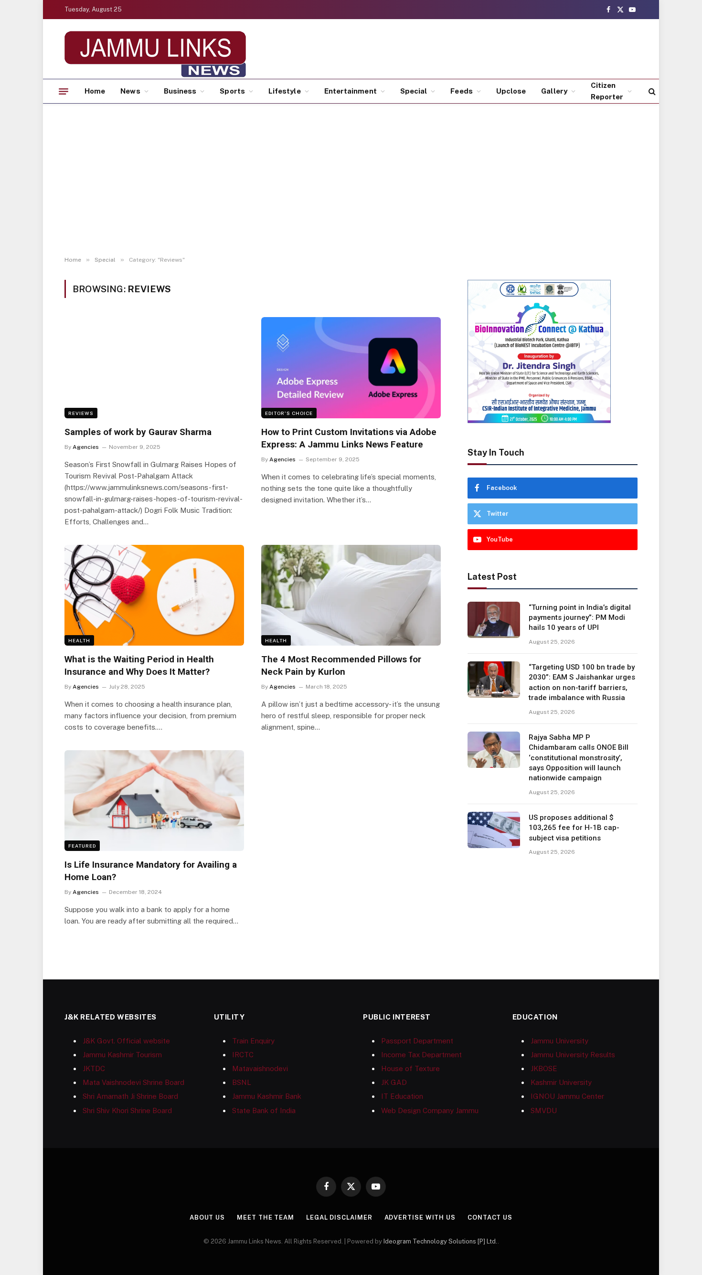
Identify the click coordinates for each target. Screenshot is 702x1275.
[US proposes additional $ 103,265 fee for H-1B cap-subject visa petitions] (494, 830)
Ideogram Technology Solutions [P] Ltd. (440, 1241)
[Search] (651, 91)
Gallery (554, 91)
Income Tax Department (421, 1055)
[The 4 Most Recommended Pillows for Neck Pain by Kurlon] (351, 595)
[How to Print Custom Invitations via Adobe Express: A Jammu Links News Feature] (351, 367)
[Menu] (63, 91)
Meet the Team (265, 1217)
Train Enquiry (253, 1041)
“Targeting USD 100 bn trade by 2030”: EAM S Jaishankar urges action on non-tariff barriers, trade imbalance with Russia (582, 682)
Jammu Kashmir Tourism (122, 1055)
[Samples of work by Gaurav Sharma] (154, 367)
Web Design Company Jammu (430, 1110)
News (130, 91)
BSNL (241, 1082)
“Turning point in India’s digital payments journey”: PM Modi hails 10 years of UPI (580, 617)
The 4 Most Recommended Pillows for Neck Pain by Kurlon (341, 665)
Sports (232, 91)
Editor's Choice (289, 413)
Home (95, 91)
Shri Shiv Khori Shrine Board (127, 1110)
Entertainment (350, 91)
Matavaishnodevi (260, 1068)
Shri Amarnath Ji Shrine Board (130, 1096)
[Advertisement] (351, 180)
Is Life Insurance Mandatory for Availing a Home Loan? (150, 870)
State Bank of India (264, 1110)
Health (79, 640)
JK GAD (394, 1082)
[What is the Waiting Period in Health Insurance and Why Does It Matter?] (154, 595)
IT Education (402, 1096)
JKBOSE (544, 1068)
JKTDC (94, 1068)
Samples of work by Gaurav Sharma (138, 431)
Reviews (81, 413)
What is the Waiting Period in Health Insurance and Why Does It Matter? (139, 665)
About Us (207, 1217)
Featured (82, 846)
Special (413, 91)
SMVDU (544, 1110)
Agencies (86, 447)
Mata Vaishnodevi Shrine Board (133, 1082)
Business (180, 91)
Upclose (511, 91)
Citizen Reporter (607, 91)
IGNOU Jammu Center (567, 1096)
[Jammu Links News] (155, 54)
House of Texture (410, 1068)
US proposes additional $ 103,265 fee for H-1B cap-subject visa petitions (574, 827)
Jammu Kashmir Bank (266, 1096)
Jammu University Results (573, 1055)
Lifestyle (284, 91)
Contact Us (490, 1217)
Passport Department (417, 1041)
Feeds (461, 91)
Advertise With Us (420, 1217)
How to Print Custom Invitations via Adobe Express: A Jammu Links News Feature (348, 438)
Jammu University (559, 1041)
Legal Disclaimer (339, 1217)
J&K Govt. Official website (126, 1041)
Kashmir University (561, 1082)
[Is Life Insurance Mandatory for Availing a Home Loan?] (154, 800)
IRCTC (243, 1055)
